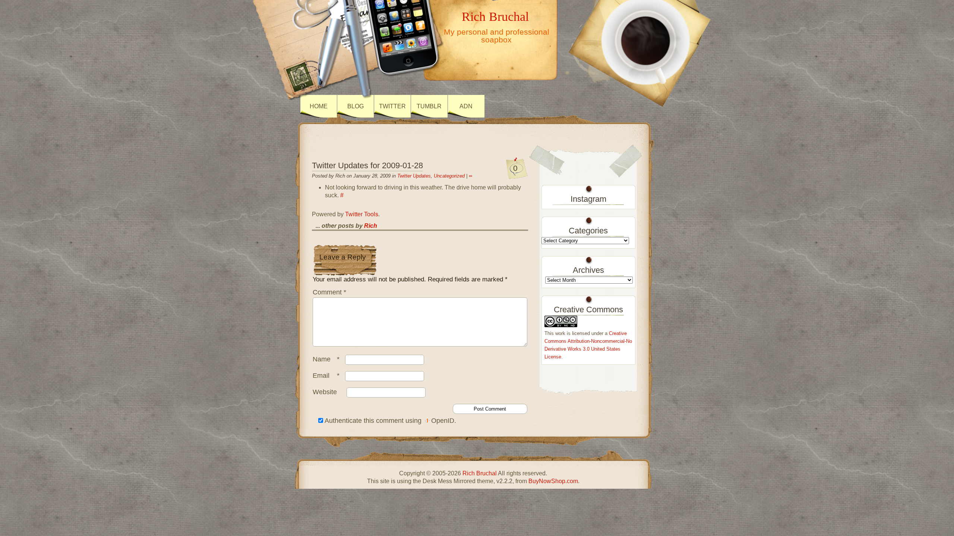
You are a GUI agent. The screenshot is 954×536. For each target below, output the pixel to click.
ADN (466, 106)
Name (326, 359)
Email (326, 375)
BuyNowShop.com (553, 481)
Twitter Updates (414, 176)
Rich (370, 226)
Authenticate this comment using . (389, 420)
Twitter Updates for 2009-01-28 (367, 165)
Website (325, 392)
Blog (355, 106)
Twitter (392, 106)
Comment (329, 292)
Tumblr (429, 106)
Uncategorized (449, 176)
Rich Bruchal (495, 16)
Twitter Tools (361, 214)
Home (319, 106)
